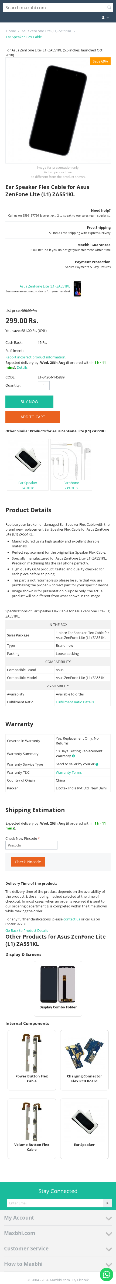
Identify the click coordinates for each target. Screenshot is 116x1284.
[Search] (109, 7)
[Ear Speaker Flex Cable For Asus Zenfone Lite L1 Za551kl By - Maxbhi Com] (58, 110)
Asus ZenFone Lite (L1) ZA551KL (47, 30)
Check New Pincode (21, 838)
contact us (72, 919)
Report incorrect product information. (35, 357)
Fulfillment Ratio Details (75, 702)
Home (11, 30)
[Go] (107, 1203)
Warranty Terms (69, 772)
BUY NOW (29, 401)
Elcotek (83, 1280)
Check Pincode (28, 861)
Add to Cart (33, 416)
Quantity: (13, 385)
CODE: (10, 377)
